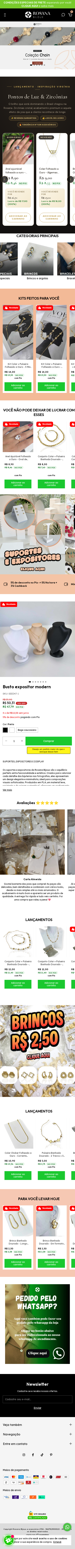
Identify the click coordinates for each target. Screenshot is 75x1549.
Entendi (57, 1542)
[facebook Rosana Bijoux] (32, 1454)
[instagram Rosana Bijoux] (23, 1454)
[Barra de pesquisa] (63, 15)
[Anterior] (4, 179)
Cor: (8, 724)
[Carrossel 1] (37, 45)
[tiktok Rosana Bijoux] (42, 1454)
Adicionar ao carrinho (18, 217)
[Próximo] (70, 179)
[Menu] (5, 15)
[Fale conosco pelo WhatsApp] (67, 1527)
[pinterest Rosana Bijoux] (51, 1454)
